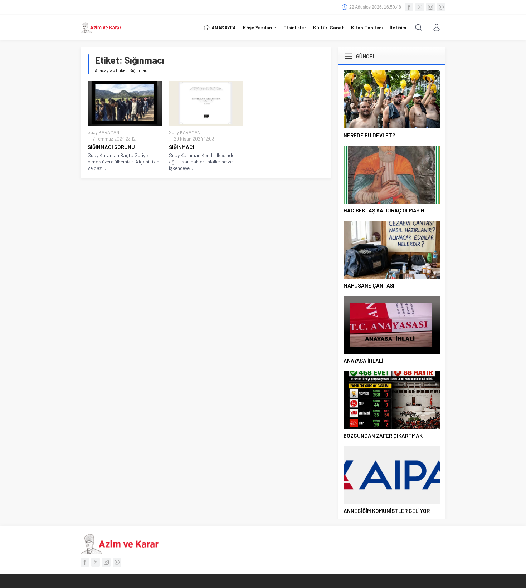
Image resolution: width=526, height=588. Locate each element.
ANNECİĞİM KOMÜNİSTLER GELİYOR (387, 511)
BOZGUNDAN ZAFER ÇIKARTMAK (383, 435)
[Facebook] (409, 7)
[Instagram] (430, 7)
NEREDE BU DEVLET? (369, 135)
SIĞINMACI (181, 147)
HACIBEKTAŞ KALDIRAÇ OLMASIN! (385, 210)
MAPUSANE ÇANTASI (369, 285)
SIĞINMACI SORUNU (111, 147)
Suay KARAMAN (103, 132)
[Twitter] (419, 7)
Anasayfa (103, 70)
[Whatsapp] (441, 7)
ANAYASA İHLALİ (363, 360)
